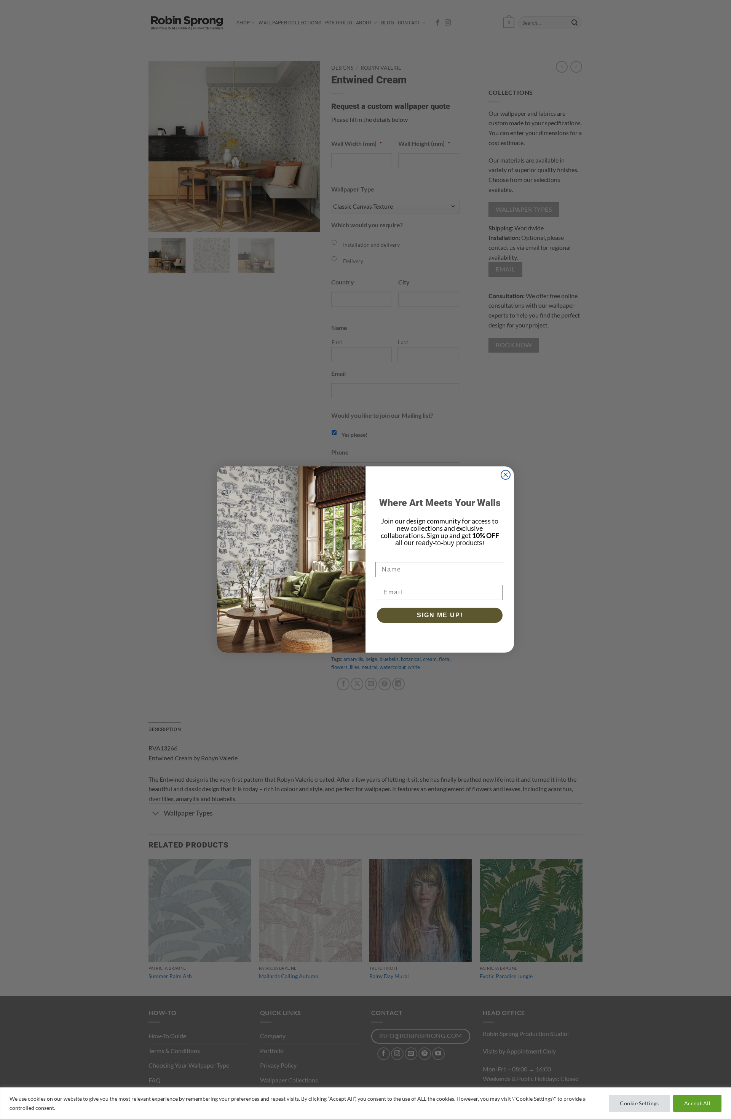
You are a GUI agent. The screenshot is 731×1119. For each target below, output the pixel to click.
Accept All (697, 1103)
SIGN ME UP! (440, 615)
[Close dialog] (505, 474)
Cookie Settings (639, 1103)
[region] (365, 1103)
